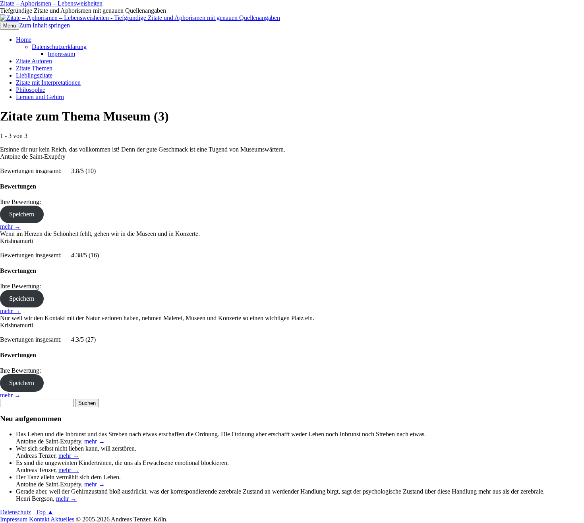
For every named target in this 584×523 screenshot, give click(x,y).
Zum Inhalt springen (44, 25)
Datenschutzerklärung (59, 46)
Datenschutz (15, 512)
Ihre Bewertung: (22, 201)
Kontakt (39, 519)
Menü (9, 26)
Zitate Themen (34, 68)
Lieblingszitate (34, 75)
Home (23, 39)
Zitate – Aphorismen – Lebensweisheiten (51, 3)
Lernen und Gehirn (40, 96)
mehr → (10, 226)
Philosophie (30, 89)
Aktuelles (62, 519)
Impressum (61, 54)
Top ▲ (45, 512)
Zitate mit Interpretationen (48, 82)
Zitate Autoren (34, 61)
